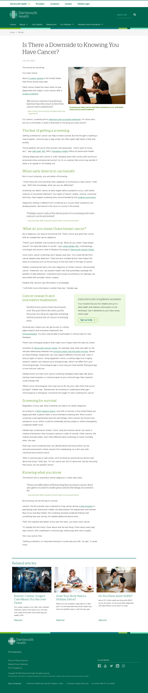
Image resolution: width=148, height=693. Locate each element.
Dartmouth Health (18, 4)
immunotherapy (29, 334)
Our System (37, 25)
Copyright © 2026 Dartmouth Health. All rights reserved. (29, 673)
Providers (40, 4)
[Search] (134, 15)
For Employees (14, 652)
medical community (87, 198)
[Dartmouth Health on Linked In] (118, 666)
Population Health (60, 151)
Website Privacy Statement (18, 664)
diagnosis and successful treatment (65, 120)
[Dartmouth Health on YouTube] (106, 666)
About (22, 25)
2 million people (36, 78)
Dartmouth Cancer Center (82, 250)
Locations (54, 4)
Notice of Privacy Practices (18, 660)
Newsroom (51, 25)
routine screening (30, 94)
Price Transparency (15, 668)
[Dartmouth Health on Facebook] (100, 666)
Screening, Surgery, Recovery (78, 683)
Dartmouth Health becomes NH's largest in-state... (45, 683)
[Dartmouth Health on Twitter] (112, 666)
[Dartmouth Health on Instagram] (124, 666)
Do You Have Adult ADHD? (116, 596)
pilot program (86, 506)
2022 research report (45, 411)
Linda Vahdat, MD (71, 246)
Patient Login (84, 4)
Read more (18, 620)
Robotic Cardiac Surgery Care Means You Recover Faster (30, 599)
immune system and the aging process (70, 352)
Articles (21, 32)
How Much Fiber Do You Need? (103, 683)
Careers (68, 4)
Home (13, 25)
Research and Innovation (89, 25)
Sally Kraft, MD (38, 151)
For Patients (65, 25)
